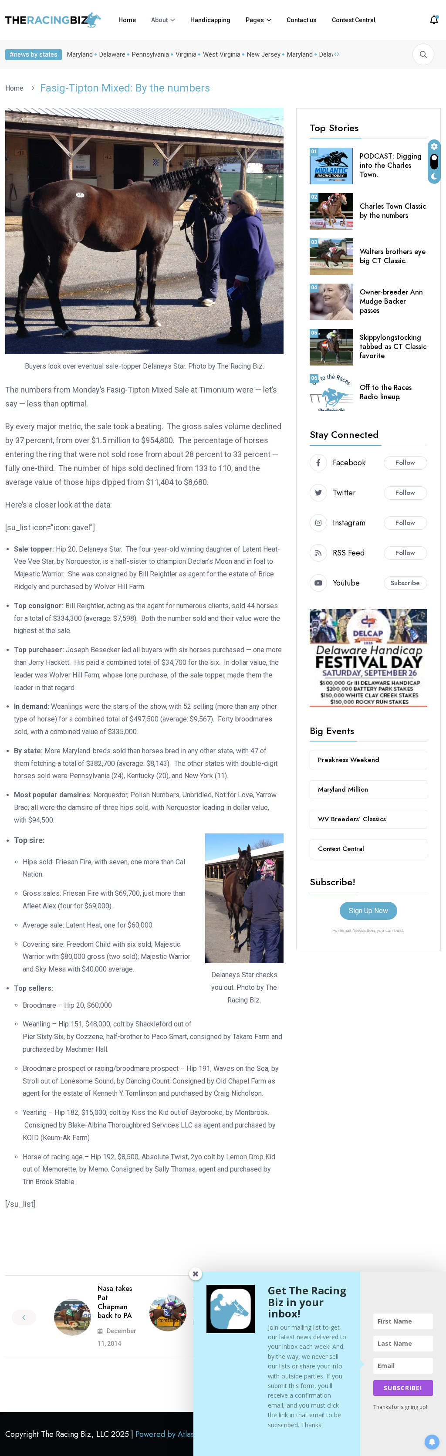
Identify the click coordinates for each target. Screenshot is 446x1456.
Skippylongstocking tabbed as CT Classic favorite (393, 346)
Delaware (112, 54)
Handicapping (210, 20)
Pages (255, 20)
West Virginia (221, 54)
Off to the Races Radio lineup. (386, 392)
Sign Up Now (368, 911)
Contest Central (353, 20)
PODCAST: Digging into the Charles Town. (391, 165)
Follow (405, 462)
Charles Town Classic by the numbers (393, 210)
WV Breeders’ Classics (352, 819)
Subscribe (405, 583)
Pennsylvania (150, 54)
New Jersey (263, 54)
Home (127, 20)
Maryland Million (343, 789)
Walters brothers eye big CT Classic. (393, 256)
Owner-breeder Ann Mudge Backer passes (391, 301)
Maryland (80, 54)
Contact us (302, 20)
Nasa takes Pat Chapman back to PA (115, 1302)
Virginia (186, 54)
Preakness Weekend (348, 760)
